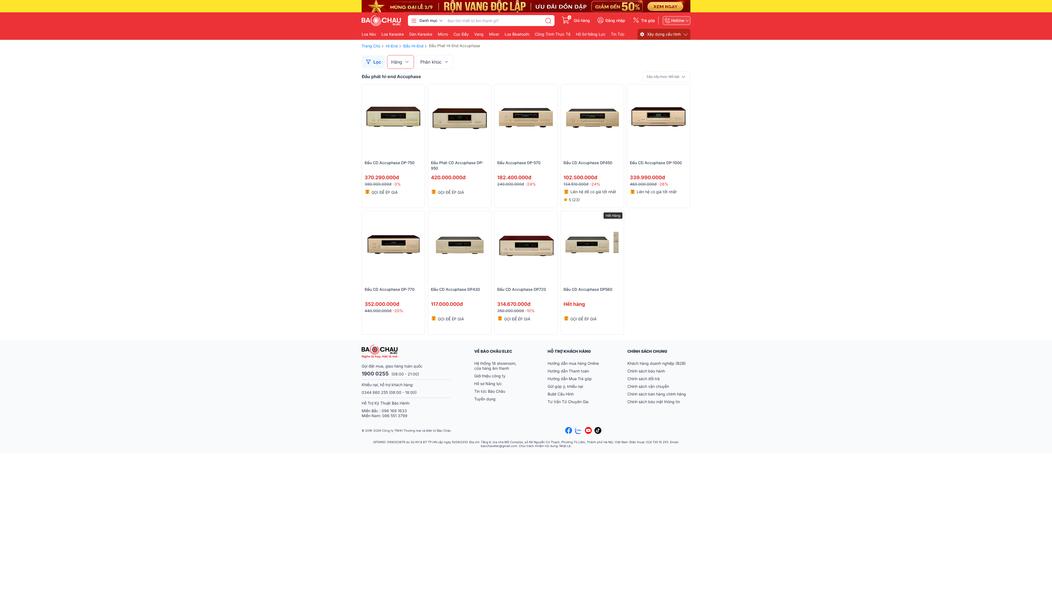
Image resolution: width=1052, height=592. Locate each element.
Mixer (494, 34)
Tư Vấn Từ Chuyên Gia (569, 401)
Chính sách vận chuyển (648, 386)
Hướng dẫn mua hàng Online (573, 363)
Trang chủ (371, 46)
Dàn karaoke (420, 34)
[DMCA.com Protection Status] (676, 430)
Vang (479, 34)
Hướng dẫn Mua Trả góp (570, 378)
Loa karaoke (392, 34)
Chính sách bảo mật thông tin (653, 401)
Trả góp (648, 20)
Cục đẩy (461, 34)
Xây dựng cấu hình (664, 34)
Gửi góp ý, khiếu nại (565, 386)
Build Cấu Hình (561, 394)
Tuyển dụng (485, 399)
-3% (397, 184)
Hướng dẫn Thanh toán (568, 371)
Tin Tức (618, 34)
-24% (530, 184)
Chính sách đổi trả (643, 378)
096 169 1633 (394, 410)
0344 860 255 (375, 392)
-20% (398, 310)
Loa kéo (369, 34)
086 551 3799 (394, 415)
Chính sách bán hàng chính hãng (656, 394)
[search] (548, 20)
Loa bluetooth (517, 34)
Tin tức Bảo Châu (489, 391)
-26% (663, 184)
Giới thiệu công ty (489, 376)
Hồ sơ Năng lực (488, 383)
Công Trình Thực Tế (552, 34)
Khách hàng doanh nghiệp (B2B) (656, 363)
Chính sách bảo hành (646, 371)
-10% (530, 310)
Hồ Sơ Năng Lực (590, 34)
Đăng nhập (615, 20)
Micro (443, 34)
